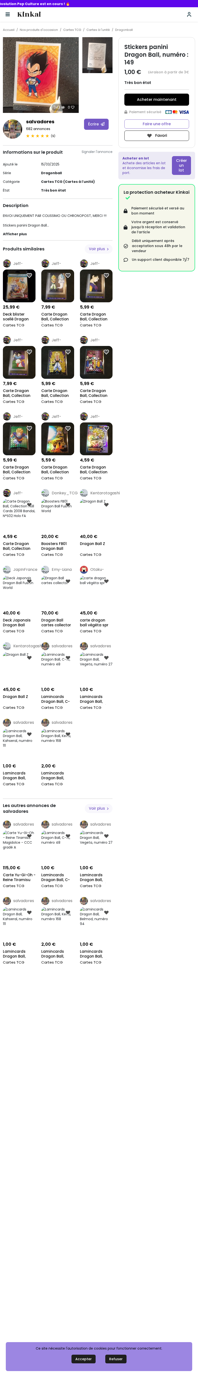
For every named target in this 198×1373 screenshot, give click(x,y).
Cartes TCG (72, 30)
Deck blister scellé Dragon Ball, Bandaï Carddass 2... (16, 317)
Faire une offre (157, 124)
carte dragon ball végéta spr (94, 623)
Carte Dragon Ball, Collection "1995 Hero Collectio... (55, 317)
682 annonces (38, 128)
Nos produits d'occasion (39, 30)
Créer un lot (181, 165)
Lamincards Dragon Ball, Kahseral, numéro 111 (14, 776)
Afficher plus (15, 234)
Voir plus (97, 248)
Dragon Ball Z (92, 543)
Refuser (116, 1359)
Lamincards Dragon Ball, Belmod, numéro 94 (95, 954)
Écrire (94, 124)
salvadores (40, 121)
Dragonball (124, 30)
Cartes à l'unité (98, 30)
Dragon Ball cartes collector (56, 623)
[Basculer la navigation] (8, 14)
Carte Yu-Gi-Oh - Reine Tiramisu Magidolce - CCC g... (19, 878)
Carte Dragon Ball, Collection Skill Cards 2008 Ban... (56, 470)
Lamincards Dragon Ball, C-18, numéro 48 (55, 699)
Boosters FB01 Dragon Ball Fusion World (54, 546)
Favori (160, 135)
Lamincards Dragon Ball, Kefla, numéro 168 (54, 776)
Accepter (83, 1359)
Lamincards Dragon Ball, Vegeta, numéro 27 (95, 699)
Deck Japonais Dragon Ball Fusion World (17, 623)
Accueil (8, 30)
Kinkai (29, 14)
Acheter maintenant (157, 99)
